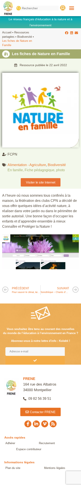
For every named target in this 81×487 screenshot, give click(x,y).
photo (60, 170)
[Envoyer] (35, 360)
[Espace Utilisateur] (62, 8)
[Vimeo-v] (44, 423)
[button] (72, 8)
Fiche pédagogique (39, 170)
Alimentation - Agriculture (27, 165)
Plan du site (12, 468)
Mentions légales (54, 468)
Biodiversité (24, 36)
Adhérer (10, 443)
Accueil (6, 32)
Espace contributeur (28, 449)
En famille (15, 170)
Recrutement (47, 443)
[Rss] (53, 423)
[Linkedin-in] (36, 423)
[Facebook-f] (27, 423)
